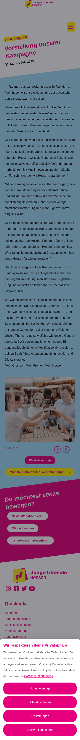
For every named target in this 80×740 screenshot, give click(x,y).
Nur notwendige (40, 688)
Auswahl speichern (40, 729)
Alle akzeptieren (40, 702)
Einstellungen (40, 716)
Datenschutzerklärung (38, 676)
